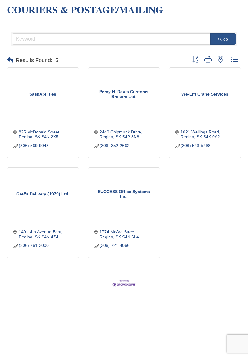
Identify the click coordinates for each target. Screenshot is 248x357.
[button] (10, 60)
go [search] (225, 39)
